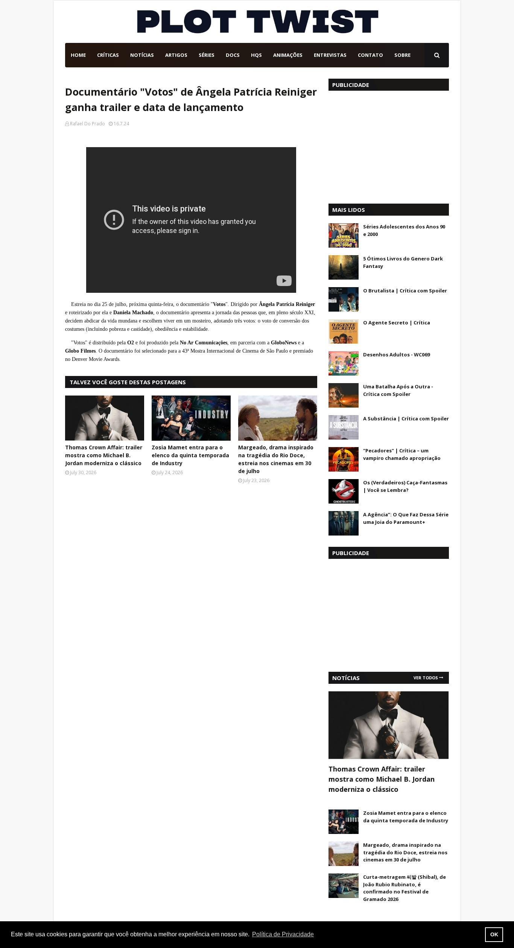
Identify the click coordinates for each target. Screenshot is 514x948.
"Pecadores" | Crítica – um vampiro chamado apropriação (402, 454)
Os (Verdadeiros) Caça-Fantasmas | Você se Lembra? (405, 486)
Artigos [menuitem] (176, 55)
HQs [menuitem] (256, 55)
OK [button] (494, 934)
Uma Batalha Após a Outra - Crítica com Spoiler (398, 390)
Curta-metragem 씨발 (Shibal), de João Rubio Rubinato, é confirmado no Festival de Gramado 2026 (404, 887)
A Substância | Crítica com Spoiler (406, 418)
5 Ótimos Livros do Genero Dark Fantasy (403, 262)
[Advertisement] (388, 145)
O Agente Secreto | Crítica (396, 322)
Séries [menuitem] (206, 55)
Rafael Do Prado (87, 123)
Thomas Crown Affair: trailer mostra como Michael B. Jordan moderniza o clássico (103, 455)
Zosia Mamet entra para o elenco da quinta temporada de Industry (190, 455)
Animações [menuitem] (288, 55)
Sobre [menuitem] (402, 55)
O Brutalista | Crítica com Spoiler (405, 290)
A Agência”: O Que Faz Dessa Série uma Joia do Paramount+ (406, 518)
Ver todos (426, 677)
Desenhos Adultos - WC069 (396, 354)
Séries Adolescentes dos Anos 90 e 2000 (404, 230)
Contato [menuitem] (370, 55)
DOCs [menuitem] (233, 55)
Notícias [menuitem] (142, 55)
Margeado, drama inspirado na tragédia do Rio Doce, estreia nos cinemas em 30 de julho (275, 459)
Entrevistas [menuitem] (330, 55)
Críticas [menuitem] (108, 55)
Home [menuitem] (78, 55)
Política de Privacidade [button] (283, 934)
